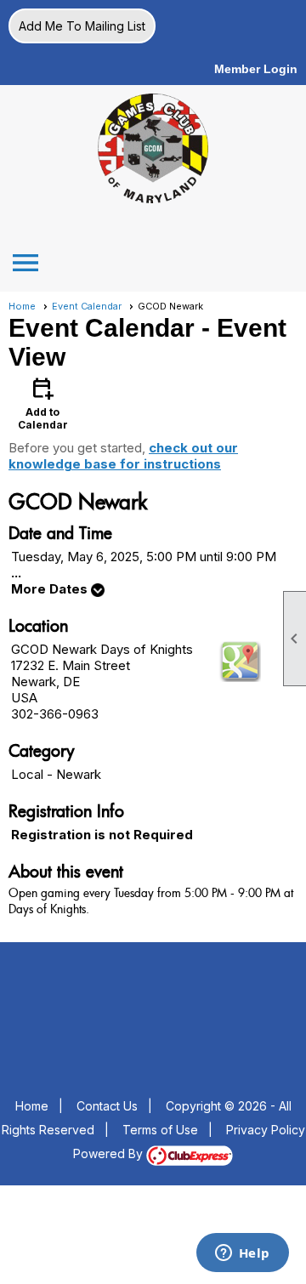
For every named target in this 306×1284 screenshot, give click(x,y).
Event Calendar (87, 306)
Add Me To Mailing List (82, 26)
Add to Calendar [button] (43, 402)
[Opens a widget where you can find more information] (242, 1254)
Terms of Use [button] (160, 1129)
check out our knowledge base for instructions (123, 456)
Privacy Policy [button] (265, 1129)
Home (22, 306)
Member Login (256, 69)
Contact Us (107, 1106)
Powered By (109, 1153)
